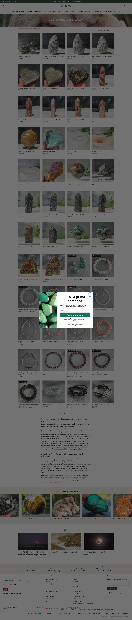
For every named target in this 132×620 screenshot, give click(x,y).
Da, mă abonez (75, 315)
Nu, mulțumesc (75, 325)
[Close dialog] (90, 294)
